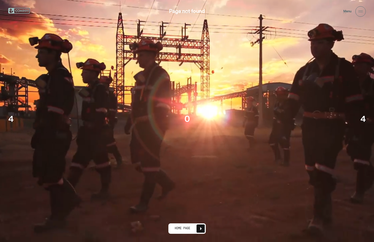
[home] (19, 11)
